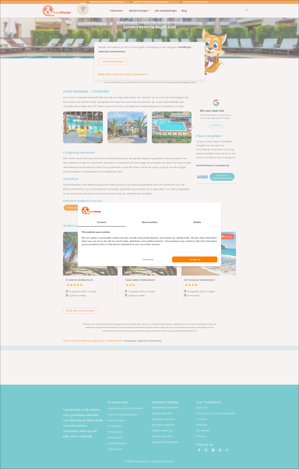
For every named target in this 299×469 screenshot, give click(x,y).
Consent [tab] (101, 222)
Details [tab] (197, 222)
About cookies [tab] (149, 222)
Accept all (195, 259)
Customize (148, 259)
